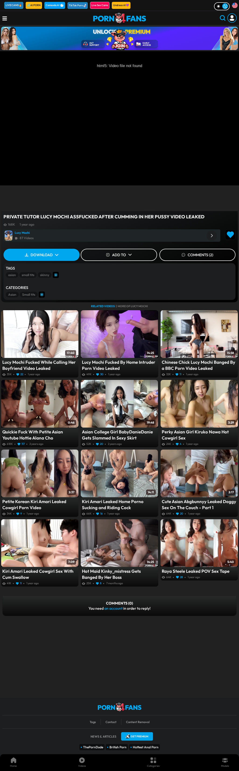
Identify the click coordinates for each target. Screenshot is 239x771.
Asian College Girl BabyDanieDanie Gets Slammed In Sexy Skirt (117, 435)
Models (225, 765)
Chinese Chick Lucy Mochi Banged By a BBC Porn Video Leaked (198, 365)
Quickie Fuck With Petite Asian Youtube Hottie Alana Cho (32, 435)
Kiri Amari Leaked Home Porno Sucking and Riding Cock (113, 504)
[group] (112, 235)
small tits (28, 275)
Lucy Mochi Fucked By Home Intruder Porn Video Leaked (118, 365)
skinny (44, 275)
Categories (153, 765)
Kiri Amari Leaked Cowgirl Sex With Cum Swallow (38, 574)
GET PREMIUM (139, 736)
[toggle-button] (222, 6)
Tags (93, 722)
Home (13, 765)
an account (113, 608)
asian (12, 275)
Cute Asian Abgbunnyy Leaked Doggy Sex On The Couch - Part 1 (199, 504)
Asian (12, 294)
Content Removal (138, 722)
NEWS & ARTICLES (103, 736)
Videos (82, 765)
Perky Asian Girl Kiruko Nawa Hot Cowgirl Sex (195, 435)
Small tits (28, 294)
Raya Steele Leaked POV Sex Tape (195, 571)
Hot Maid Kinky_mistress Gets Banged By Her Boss (111, 574)
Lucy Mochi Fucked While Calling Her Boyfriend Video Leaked (39, 365)
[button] (212, 236)
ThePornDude (93, 747)
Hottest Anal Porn (145, 747)
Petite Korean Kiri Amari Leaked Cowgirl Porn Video (34, 504)
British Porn (118, 747)
